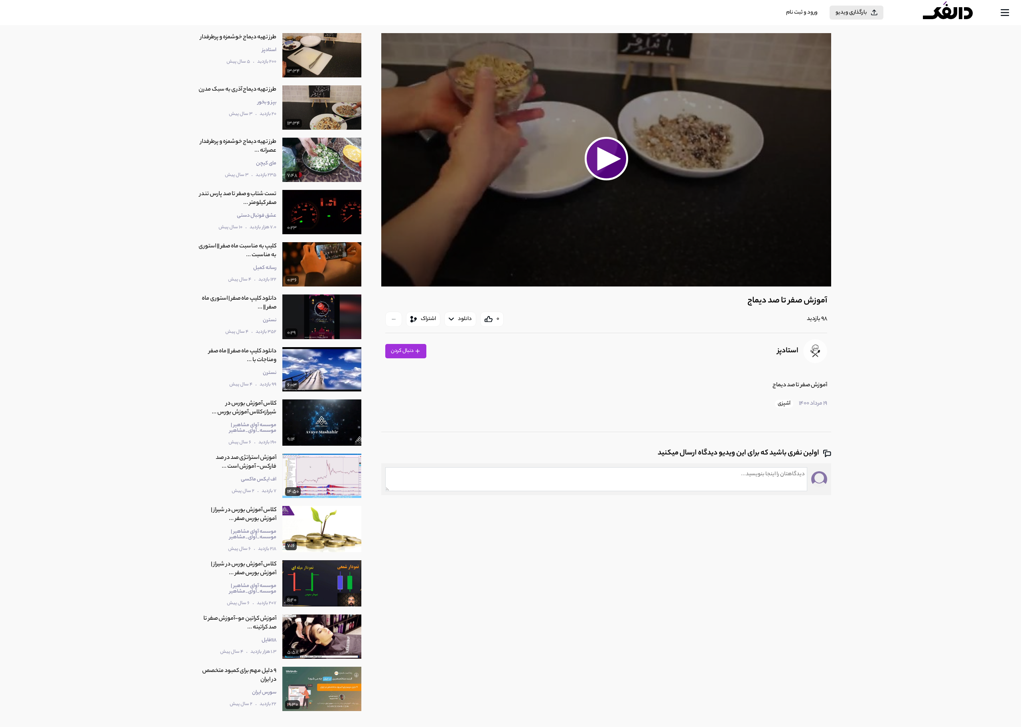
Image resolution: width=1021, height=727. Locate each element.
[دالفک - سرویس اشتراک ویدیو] (955, 12)
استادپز (787, 351)
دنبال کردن (402, 351)
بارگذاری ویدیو (851, 12)
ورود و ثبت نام (802, 12)
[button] (606, 158)
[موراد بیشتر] (393, 319)
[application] (606, 159)
